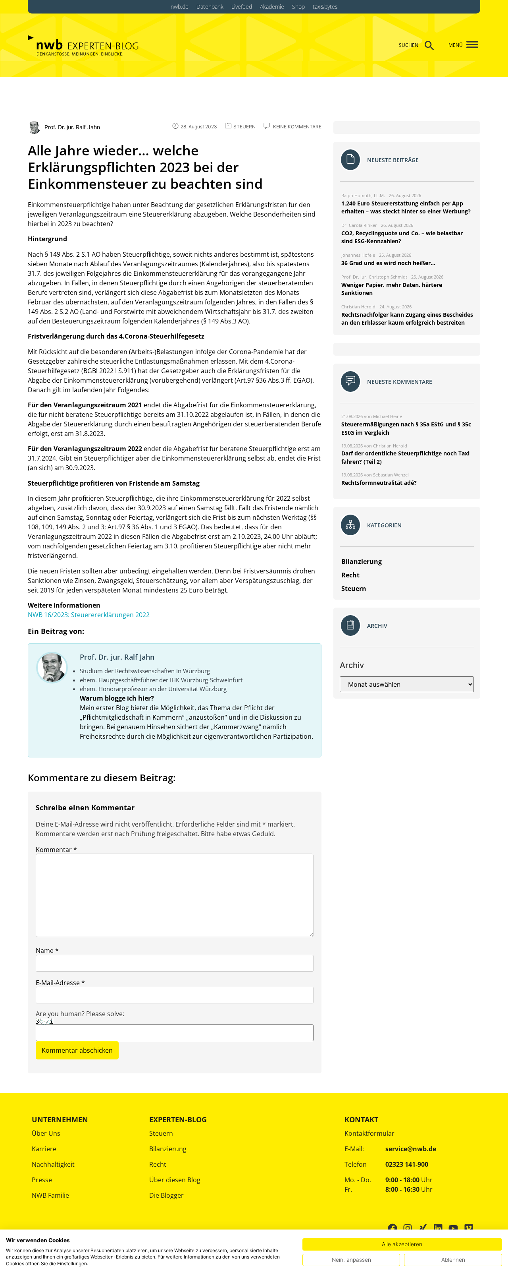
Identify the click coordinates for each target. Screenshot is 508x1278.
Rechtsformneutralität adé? (379, 482)
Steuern (161, 1133)
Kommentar (56, 849)
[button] (469, 45)
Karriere (44, 1148)
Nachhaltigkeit (53, 1164)
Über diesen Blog (174, 1179)
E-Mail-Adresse (60, 983)
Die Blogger (166, 1195)
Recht (157, 1164)
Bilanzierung (168, 1148)
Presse (42, 1179)
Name (47, 950)
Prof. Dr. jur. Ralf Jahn (117, 657)
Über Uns (46, 1133)
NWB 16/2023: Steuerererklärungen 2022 (89, 614)
